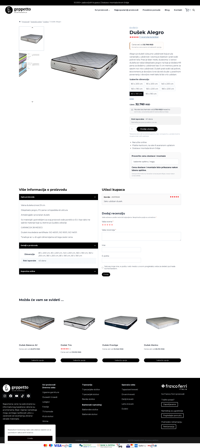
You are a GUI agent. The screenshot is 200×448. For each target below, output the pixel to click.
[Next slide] (32, 101)
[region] (30, 434)
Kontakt (178, 10)
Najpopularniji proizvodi (126, 10)
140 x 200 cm (167, 84)
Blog (167, 10)
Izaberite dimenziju (139, 79)
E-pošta (105, 256)
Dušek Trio (66, 345)
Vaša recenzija (109, 230)
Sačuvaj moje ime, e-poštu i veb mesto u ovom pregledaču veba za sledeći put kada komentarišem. (139, 267)
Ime (103, 245)
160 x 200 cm (152, 89)
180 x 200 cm (168, 89)
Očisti (132, 99)
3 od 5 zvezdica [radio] (107, 225)
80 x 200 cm (137, 84)
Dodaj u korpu (147, 129)
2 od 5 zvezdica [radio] (105, 225)
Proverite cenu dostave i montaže (149, 156)
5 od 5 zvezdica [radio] (112, 225)
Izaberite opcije (37, 360)
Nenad (86, 440)
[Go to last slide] (32, 27)
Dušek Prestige (110, 345)
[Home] (20, 22)
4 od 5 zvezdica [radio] (110, 225)
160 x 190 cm (136, 89)
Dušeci (134, 28)
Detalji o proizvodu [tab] (29, 245)
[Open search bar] (193, 10)
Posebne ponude (151, 10)
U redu (30, 438)
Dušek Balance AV (28, 345)
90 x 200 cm (152, 84)
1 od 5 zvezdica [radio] (103, 225)
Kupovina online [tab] (28, 271)
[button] (31, 38)
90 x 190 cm (151, 94)
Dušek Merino (151, 345)
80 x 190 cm (136, 94)
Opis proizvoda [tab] (27, 197)
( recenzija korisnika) (149, 37)
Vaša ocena (107, 222)
